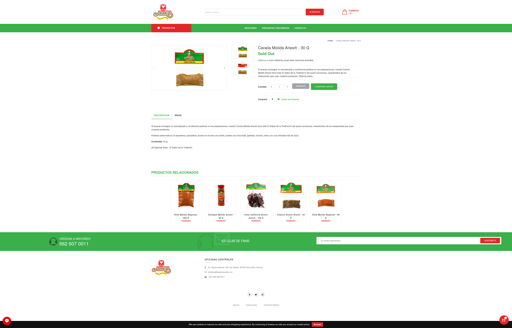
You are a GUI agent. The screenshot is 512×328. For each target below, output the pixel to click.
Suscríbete (490, 240)
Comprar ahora (324, 86)
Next (224, 68)
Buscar (316, 12)
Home (330, 40)
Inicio (236, 305)
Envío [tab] (178, 115)
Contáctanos (271, 305)
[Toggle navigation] (158, 28)
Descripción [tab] (161, 115)
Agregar (300, 86)
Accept (317, 324)
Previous (154, 68)
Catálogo (251, 305)
